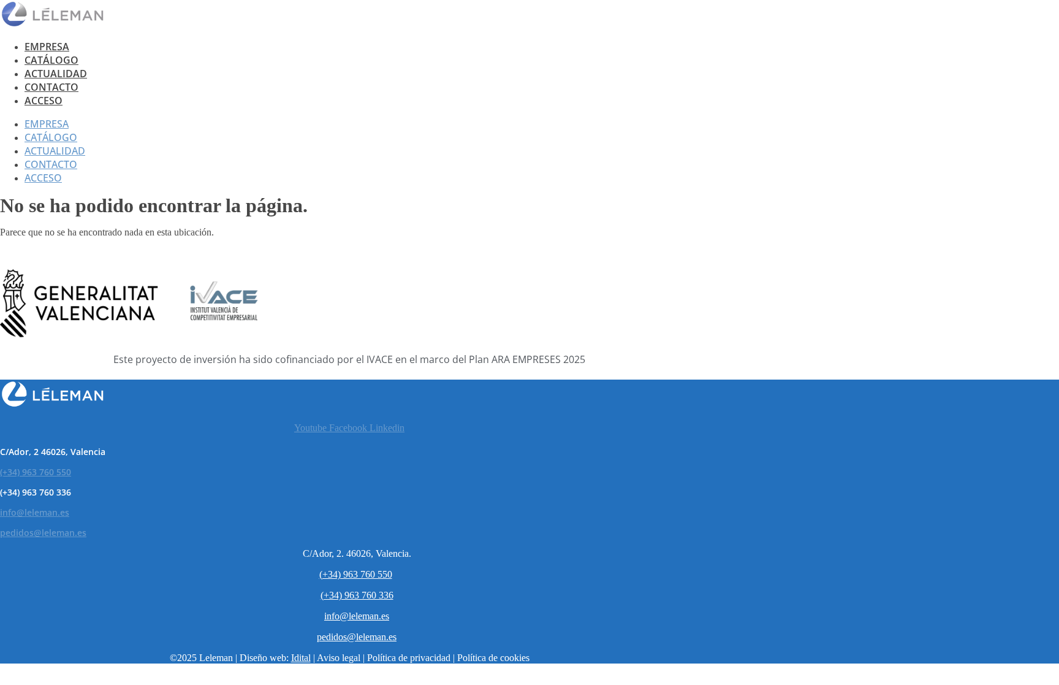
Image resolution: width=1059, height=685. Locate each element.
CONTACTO (51, 87)
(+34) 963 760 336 (357, 595)
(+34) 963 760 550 (35, 472)
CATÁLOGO (51, 60)
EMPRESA (47, 46)
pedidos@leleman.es (43, 532)
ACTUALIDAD (56, 73)
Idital (301, 657)
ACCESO (44, 100)
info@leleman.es (34, 512)
